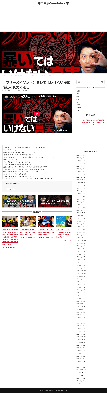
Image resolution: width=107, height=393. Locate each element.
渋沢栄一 (78, 107)
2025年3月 (79, 202)
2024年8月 (79, 221)
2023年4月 (79, 259)
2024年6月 (79, 226)
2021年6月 (79, 320)
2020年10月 (79, 342)
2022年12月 (79, 271)
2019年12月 (79, 370)
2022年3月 (79, 295)
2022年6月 (79, 287)
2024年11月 (79, 213)
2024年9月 (79, 218)
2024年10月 (79, 215)
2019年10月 (79, 375)
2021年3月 (79, 328)
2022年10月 (79, 276)
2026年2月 (79, 171)
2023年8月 (79, 249)
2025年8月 (79, 188)
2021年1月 (79, 334)
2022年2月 (79, 298)
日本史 (78, 105)
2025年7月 (79, 191)
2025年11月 (79, 180)
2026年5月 (79, 163)
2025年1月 (79, 207)
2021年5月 (79, 323)
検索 (102, 82)
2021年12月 (79, 304)
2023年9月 (79, 246)
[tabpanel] (91, 132)
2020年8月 (79, 348)
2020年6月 (79, 353)
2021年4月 (79, 326)
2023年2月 (79, 265)
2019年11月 (79, 372)
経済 (77, 110)
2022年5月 (79, 290)
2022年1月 (79, 301)
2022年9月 (79, 279)
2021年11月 (79, 306)
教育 (77, 99)
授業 (26, 90)
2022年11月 (79, 273)
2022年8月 (79, 282)
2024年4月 (79, 232)
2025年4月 (79, 199)
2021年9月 (79, 312)
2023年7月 (79, 251)
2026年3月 (79, 169)
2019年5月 (79, 383)
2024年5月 (79, 229)
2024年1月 (79, 235)
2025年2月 (79, 204)
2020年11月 (79, 339)
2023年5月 (79, 257)
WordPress (64, 390)
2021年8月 (79, 315)
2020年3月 (79, 361)
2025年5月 (79, 196)
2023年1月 (79, 268)
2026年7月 (79, 158)
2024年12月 (79, 210)
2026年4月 (79, 166)
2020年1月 (79, 367)
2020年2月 (79, 364)
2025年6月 (79, 193)
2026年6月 (79, 160)
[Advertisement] (53, 19)
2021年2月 (79, 331)
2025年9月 (79, 185)
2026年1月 (79, 174)
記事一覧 (11, 189)
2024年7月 (79, 224)
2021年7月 (79, 317)
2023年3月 (79, 262)
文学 (77, 102)
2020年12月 (79, 337)
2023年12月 (79, 238)
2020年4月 (79, 359)
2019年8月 (79, 381)
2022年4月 (79, 293)
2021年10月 (79, 309)
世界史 (78, 91)
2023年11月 (79, 240)
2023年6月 (79, 254)
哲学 (77, 93)
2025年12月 (79, 177)
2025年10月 (79, 182)
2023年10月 (79, 243)
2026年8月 (79, 155)
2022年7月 (79, 284)
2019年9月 (79, 378)
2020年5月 (79, 356)
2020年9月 (79, 345)
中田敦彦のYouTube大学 (53, 3)
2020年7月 (79, 350)
